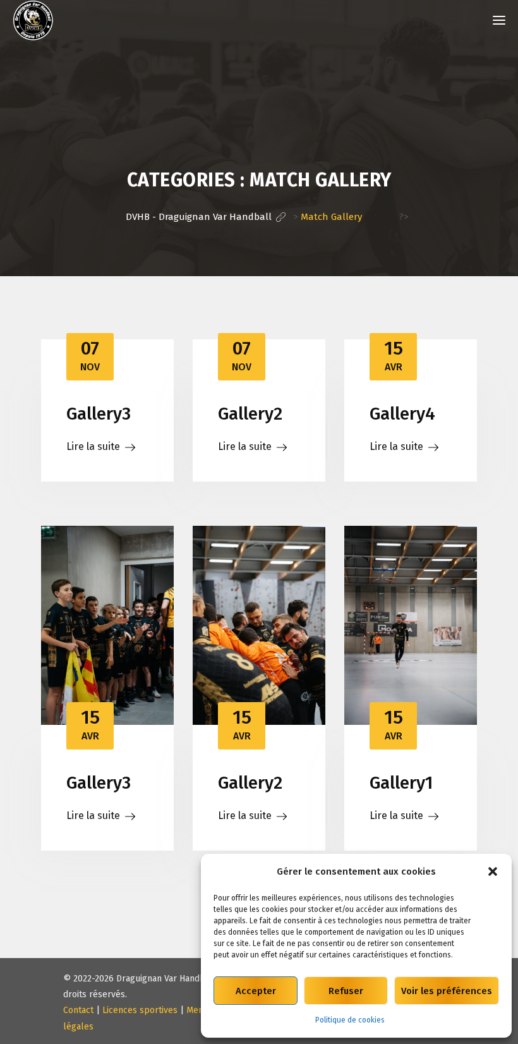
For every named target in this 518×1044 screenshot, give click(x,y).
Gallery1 (401, 782)
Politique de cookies (350, 1020)
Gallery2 (250, 413)
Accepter (256, 991)
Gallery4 (402, 413)
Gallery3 (98, 413)
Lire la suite (93, 446)
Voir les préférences (446, 991)
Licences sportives (140, 1010)
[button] (492, 871)
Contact (78, 1010)
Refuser (345, 991)
